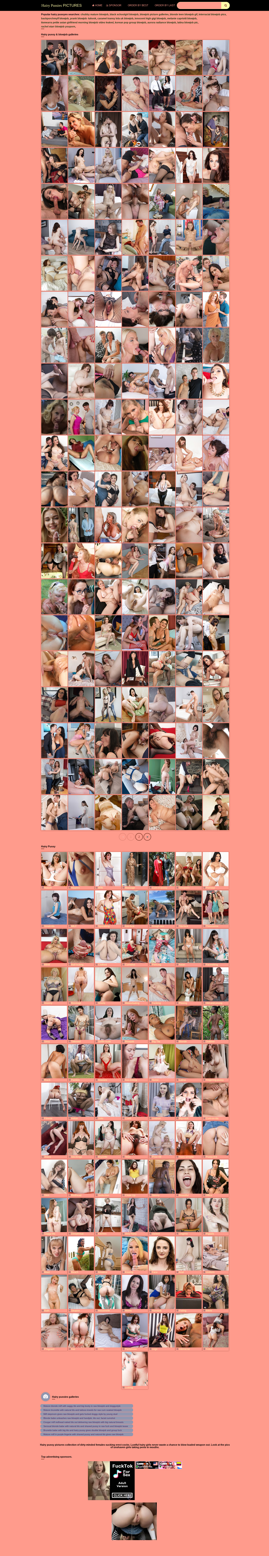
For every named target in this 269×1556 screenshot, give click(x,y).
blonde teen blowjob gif (183, 14)
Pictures (61, 5)
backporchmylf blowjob (55, 18)
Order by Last (165, 5)
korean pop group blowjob (130, 22)
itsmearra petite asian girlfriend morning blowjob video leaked (77, 22)
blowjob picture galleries (154, 14)
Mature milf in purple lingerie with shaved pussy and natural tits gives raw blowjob (83, 1434)
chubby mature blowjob (95, 14)
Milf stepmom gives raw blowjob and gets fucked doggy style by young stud (80, 1414)
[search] (225, 5)
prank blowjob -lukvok (83, 18)
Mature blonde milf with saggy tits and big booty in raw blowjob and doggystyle (81, 1406)
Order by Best (138, 5)
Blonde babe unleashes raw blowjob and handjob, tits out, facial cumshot (79, 1418)
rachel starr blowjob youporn (58, 26)
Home (98, 5)
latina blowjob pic (187, 22)
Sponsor (115, 5)
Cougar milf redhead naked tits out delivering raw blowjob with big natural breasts (83, 1422)
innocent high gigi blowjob (150, 18)
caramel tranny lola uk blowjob (115, 18)
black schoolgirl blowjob (124, 14)
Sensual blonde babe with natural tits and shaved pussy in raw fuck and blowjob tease (85, 1426)
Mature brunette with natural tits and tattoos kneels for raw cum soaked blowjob (82, 1410)
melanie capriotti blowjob (182, 18)
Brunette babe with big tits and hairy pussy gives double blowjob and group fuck (82, 1430)
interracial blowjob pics (212, 14)
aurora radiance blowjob (161, 22)
